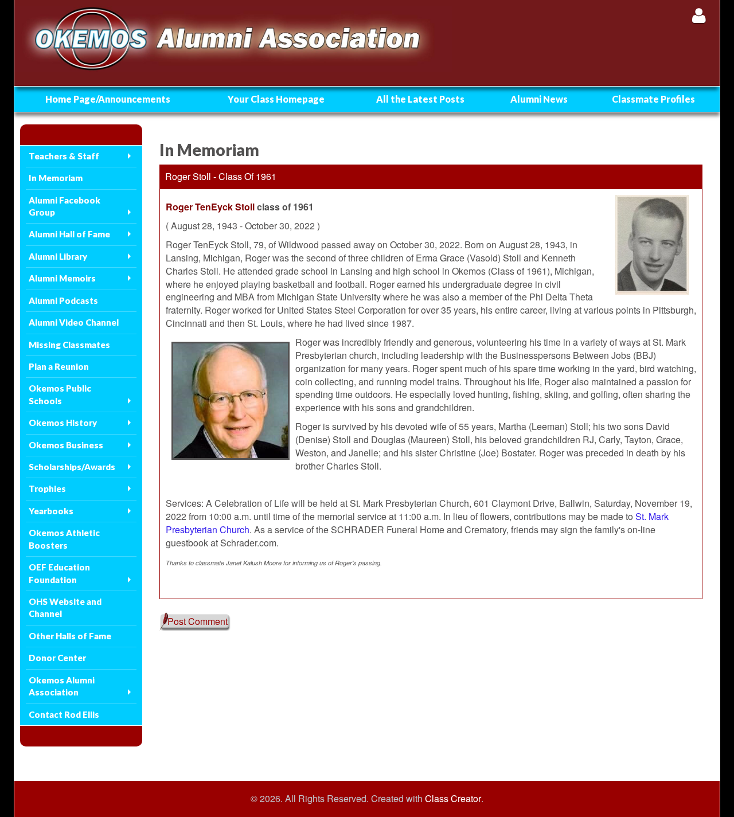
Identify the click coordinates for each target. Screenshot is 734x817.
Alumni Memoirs (62, 278)
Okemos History (63, 422)
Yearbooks (51, 511)
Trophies (47, 488)
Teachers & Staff (64, 156)
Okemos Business (66, 445)
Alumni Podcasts (63, 300)
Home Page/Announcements (107, 98)
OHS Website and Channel (65, 607)
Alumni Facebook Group (64, 206)
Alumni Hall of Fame (69, 234)
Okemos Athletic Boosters (64, 538)
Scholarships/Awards (72, 467)
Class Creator (453, 798)
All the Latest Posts (420, 98)
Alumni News (539, 98)
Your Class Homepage (276, 98)
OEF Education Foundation (59, 573)
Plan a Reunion (59, 366)
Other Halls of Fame (70, 636)
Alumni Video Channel (74, 322)
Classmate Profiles (653, 98)
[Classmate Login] (699, 15)
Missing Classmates (69, 344)
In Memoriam (56, 178)
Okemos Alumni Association (62, 686)
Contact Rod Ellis (64, 714)
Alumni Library (58, 256)
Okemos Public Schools (60, 394)
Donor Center (57, 657)
